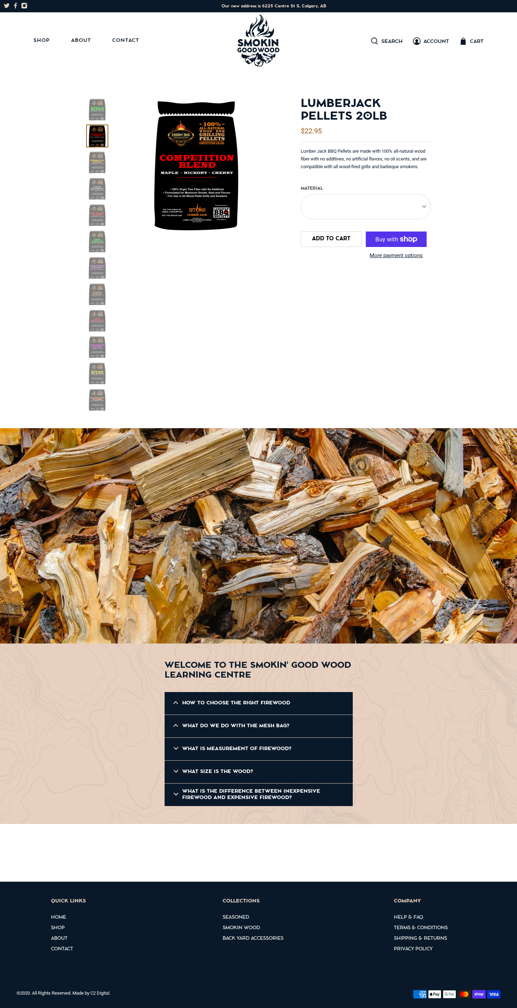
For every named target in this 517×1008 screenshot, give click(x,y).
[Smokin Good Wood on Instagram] (24, 7)
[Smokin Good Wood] (258, 41)
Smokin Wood (241, 928)
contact (62, 949)
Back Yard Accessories (253, 939)
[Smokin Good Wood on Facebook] (15, 7)
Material (312, 188)
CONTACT (125, 41)
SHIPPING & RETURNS (420, 939)
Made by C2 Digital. (91, 993)
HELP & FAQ (408, 918)
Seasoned (236, 918)
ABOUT (81, 41)
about (59, 939)
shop (58, 928)
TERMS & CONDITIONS (421, 928)
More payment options (396, 255)
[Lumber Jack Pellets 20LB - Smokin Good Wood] (197, 166)
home (58, 918)
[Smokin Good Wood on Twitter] (7, 7)
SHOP (41, 41)
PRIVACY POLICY (413, 949)
